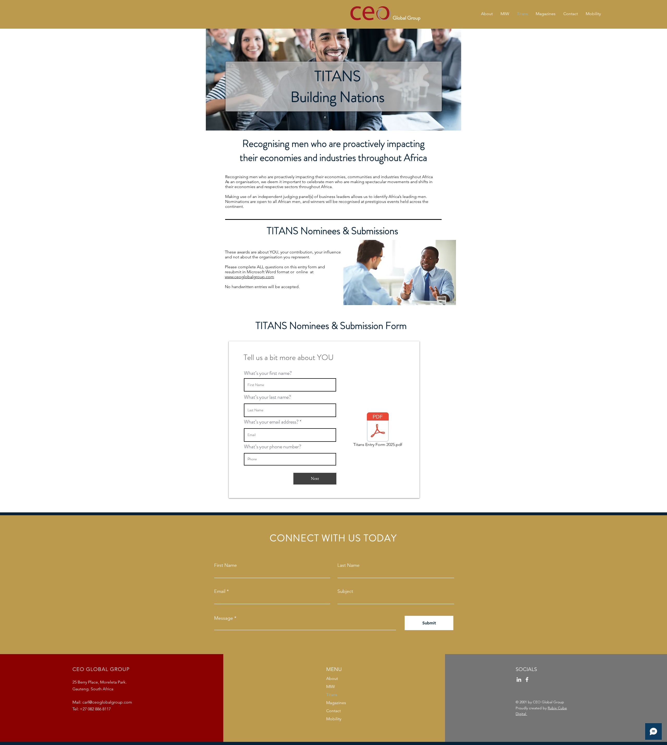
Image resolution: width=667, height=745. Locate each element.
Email (219, 591)
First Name (225, 565)
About (332, 678)
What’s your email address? (271, 422)
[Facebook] (527, 679)
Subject (345, 591)
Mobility (333, 718)
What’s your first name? (268, 373)
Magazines (336, 702)
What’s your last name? (267, 397)
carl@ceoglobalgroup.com (107, 702)
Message (223, 618)
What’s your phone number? (272, 446)
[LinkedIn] (519, 679)
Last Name (348, 565)
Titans (331, 694)
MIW (330, 686)
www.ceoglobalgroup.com (249, 276)
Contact (333, 710)
